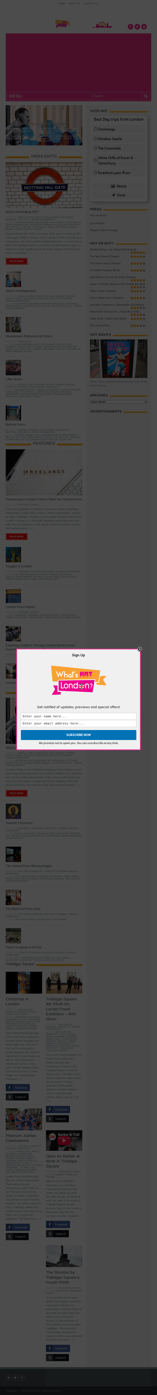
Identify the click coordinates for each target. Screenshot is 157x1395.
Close (140, 649)
